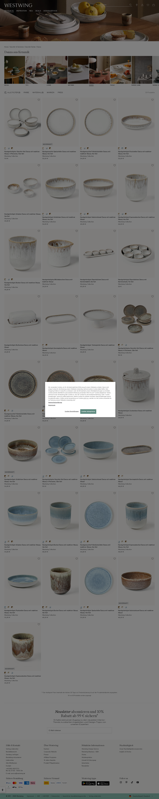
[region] (80, 399)
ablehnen (86, 398)
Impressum (51, 405)
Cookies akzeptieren (88, 411)
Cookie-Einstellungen (72, 411)
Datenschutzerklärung (55, 402)
